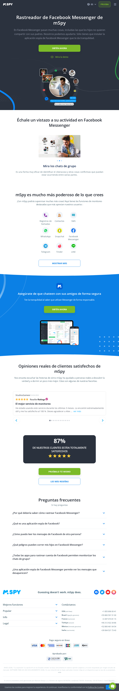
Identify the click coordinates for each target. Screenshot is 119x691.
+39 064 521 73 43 (108, 630)
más (59, 672)
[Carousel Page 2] (59, 160)
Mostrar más (59, 263)
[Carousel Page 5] (56, 420)
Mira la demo (61, 57)
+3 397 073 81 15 (109, 619)
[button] (112, 686)
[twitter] (102, 592)
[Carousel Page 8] (62, 420)
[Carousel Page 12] (69, 420)
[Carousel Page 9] (63, 420)
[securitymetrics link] (53, 659)
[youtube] (108, 592)
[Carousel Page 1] (57, 160)
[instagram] (113, 592)
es (92, 4)
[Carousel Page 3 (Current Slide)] (61, 160)
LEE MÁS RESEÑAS (60, 481)
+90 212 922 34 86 (108, 622)
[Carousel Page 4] (55, 420)
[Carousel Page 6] (58, 420)
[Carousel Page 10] (65, 420)
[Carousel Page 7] (60, 420)
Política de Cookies (96, 687)
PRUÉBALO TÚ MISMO (59, 471)
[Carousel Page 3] (53, 420)
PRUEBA (105, 4)
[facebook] (96, 592)
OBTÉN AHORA (59, 48)
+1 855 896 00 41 (109, 611)
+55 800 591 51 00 (108, 615)
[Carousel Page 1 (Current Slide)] (50, 420)
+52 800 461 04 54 (108, 626)
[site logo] (8, 4)
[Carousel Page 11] (67, 420)
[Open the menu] (115, 4)
